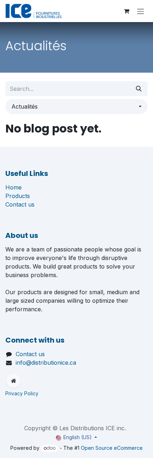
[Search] (139, 88)
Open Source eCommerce (112, 448)
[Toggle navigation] (140, 11)
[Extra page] (13, 381)
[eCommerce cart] (126, 11)
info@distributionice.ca (46, 362)
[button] (76, 106)
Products (17, 195)
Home (13, 187)
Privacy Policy (22, 393)
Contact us (20, 204)
